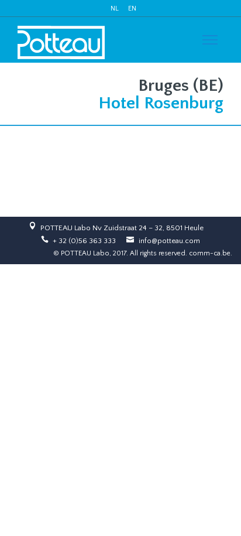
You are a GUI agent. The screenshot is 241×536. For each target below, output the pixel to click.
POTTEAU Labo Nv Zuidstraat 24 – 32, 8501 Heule (122, 228)
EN (132, 8)
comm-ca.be (209, 253)
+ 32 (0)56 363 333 (84, 241)
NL (115, 8)
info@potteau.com (169, 241)
